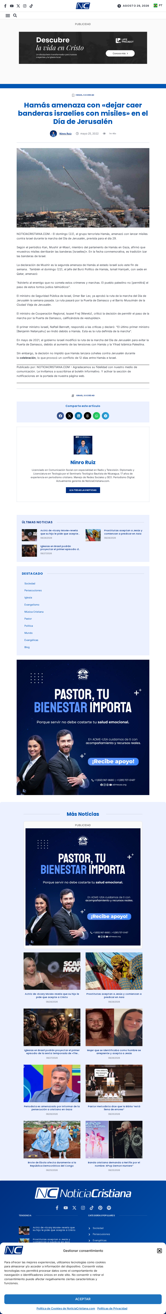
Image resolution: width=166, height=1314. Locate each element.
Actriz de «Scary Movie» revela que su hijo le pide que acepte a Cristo (59, 533)
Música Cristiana (33, 611)
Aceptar (83, 1299)
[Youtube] (12, 6)
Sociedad (88, 95)
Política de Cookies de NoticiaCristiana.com (66, 1308)
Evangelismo (31, 604)
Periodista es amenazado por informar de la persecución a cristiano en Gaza (52, 1108)
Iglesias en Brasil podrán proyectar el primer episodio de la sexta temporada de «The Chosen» (60, 550)
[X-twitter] (18, 6)
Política (28, 625)
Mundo (28, 632)
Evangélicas (31, 640)
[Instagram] (25, 6)
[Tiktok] (31, 6)
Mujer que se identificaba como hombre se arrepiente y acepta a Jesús (114, 1051)
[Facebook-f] (5, 6)
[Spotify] (109, 1208)
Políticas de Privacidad (112, 1308)
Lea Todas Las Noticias (82, 490)
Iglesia (28, 597)
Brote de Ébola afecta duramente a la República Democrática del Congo (52, 1164)
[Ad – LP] (83, 63)
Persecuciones (33, 590)
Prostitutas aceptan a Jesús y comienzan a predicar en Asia (123, 532)
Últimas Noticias (37, 522)
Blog (27, 647)
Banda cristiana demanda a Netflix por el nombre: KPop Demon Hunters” (114, 1164)
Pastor (28, 618)
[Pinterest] (100, 1208)
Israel (79, 95)
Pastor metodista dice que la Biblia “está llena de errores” (114, 1108)
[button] (159, 1251)
